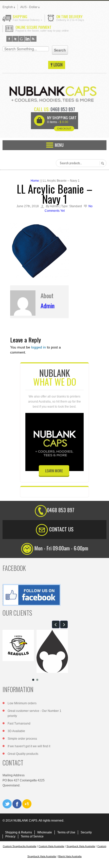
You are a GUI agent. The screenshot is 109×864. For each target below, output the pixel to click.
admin (48, 305)
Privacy (10, 836)
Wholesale (44, 832)
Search (102, 163)
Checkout (64, 128)
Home (35, 180)
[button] (56, 624)
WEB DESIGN (101, 856)
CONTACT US (61, 529)
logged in (38, 347)
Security (86, 832)
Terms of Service (32, 836)
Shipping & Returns (18, 832)
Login (56, 65)
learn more (54, 470)
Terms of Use (66, 832)
